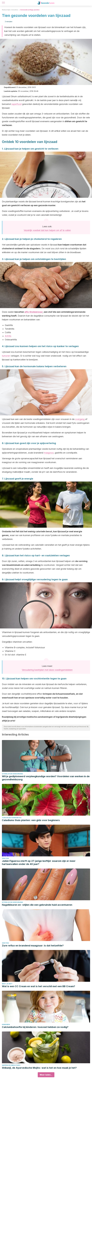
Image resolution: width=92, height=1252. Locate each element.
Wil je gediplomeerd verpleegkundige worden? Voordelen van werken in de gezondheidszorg (46, 778)
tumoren (6, 355)
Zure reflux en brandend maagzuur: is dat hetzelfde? (33, 945)
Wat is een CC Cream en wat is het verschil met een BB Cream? (38, 986)
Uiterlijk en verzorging (12, 774)
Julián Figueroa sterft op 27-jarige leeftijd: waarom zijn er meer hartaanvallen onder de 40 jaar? (38, 863)
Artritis (8, 336)
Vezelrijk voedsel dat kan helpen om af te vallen (47, 230)
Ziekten (5, 858)
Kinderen (6, 1024)
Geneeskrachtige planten (30, 10)
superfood (16, 104)
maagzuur (49, 452)
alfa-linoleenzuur (34, 312)
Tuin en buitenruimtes (11, 818)
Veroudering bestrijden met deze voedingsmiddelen (47, 670)
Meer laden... (46, 1075)
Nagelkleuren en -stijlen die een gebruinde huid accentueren (37, 904)
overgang (80, 419)
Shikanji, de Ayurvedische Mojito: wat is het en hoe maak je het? (39, 1067)
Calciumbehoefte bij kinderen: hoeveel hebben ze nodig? (35, 1027)
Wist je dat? (7, 984)
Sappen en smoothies (11, 1065)
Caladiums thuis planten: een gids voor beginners (31, 820)
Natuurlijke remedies (10, 10)
